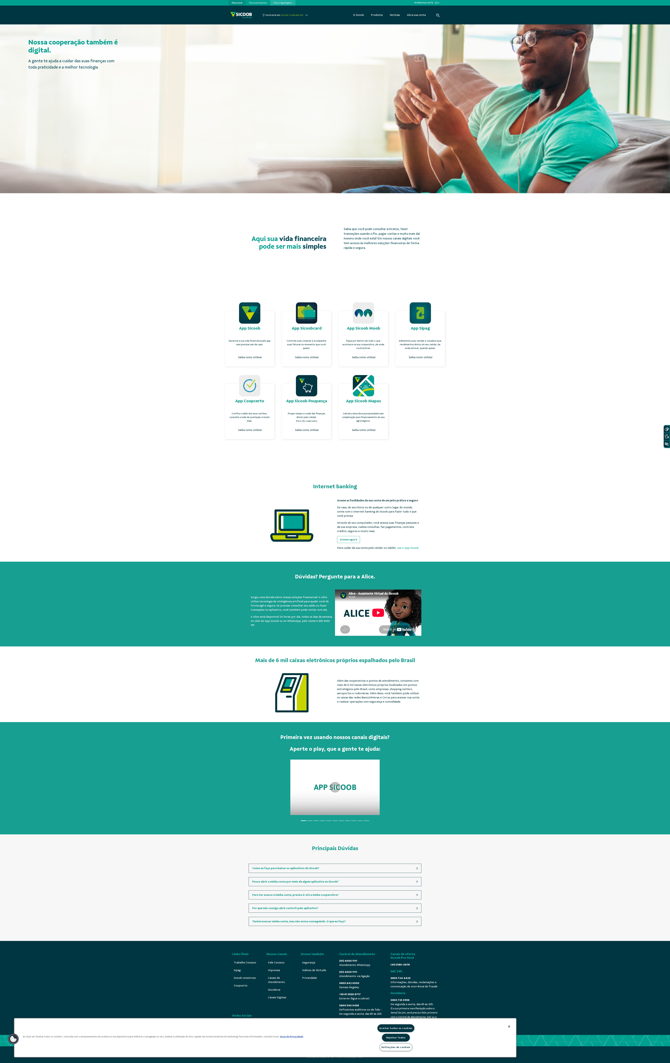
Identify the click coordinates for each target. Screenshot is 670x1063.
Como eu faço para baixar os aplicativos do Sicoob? (285, 868)
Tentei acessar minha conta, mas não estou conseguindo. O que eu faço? (299, 921)
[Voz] (667, 436)
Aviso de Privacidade (291, 1036)
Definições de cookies (395, 1047)
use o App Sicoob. (408, 547)
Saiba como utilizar (250, 357)
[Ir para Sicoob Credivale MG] (241, 15)
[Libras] (667, 429)
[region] (265, 1037)
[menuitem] (237, 3)
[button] (13, 1039)
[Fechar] (509, 1026)
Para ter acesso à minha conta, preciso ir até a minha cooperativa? (295, 894)
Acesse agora (348, 539)
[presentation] (237, 3)
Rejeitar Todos (395, 1037)
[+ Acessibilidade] (667, 444)
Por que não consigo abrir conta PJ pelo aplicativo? (285, 908)
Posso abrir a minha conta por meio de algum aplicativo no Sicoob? (295, 881)
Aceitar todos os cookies (395, 1028)
